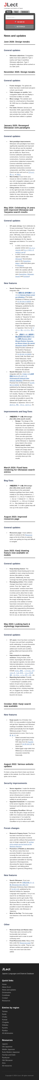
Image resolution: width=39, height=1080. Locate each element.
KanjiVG (30, 742)
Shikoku (5, 1025)
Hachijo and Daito (8, 1055)
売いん (12, 174)
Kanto (4, 1014)
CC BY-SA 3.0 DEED (24, 301)
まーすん (16, 675)
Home (4, 984)
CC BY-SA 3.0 (26, 744)
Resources (28, 535)
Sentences (25, 12)
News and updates (9, 990)
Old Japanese (7, 1047)
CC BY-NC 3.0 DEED (24, 354)
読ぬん (19, 174)
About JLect (6, 987)
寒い (32, 330)
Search (19, 22)
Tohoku (4, 1011)
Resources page (25, 943)
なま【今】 (20, 673)
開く (17, 405)
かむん (22, 405)
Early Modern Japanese (11, 1052)
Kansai (4, 1019)
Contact (5, 998)
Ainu (4, 1063)
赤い (22, 330)
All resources (7, 1066)
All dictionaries (7, 1033)
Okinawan (18, 259)
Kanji (16, 12)
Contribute (6, 995)
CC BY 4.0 (15, 889)
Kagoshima (22, 274)
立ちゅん (31, 172)
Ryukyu (5, 1030)
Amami (17, 276)
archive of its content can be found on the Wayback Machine (22, 844)
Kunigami (26, 276)
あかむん (12, 405)
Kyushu (5, 1028)
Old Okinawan (7, 1060)
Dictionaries (6, 992)
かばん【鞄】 (19, 671)
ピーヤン (27, 330)
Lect (11, 5)
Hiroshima (20, 265)
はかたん (28, 405)
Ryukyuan (6, 1057)
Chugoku (5, 1022)
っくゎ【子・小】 (26, 675)
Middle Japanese (8, 1049)
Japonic (5, 1044)
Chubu (4, 1017)
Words (9, 12)
